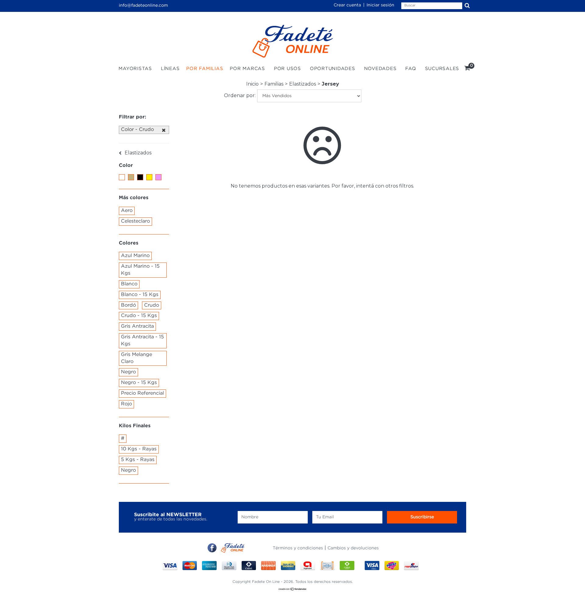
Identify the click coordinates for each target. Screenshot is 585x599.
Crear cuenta (347, 5)
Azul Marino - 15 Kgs (140, 270)
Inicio (252, 84)
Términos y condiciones (298, 548)
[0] (467, 69)
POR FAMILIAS (204, 69)
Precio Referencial (142, 393)
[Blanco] (122, 177)
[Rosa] (158, 177)
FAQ (410, 69)
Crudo (151, 305)
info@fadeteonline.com (143, 5)
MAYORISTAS (135, 69)
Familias (273, 84)
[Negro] (140, 177)
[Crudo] (131, 177)
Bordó (128, 305)
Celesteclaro (135, 221)
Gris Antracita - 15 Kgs (142, 340)
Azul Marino (135, 255)
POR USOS (287, 69)
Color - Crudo (137, 129)
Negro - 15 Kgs (139, 382)
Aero (127, 210)
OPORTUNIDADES (332, 69)
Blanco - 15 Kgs (139, 294)
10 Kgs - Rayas (139, 449)
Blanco (129, 284)
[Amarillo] (149, 177)
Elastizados (302, 84)
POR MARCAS (247, 69)
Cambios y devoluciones (353, 548)
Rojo (126, 404)
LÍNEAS (170, 69)
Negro (128, 372)
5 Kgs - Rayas (137, 459)
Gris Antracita (137, 326)
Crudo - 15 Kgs (139, 315)
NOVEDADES (380, 69)
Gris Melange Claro (136, 358)
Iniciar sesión (380, 5)
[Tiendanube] (292, 589)
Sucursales (442, 69)
